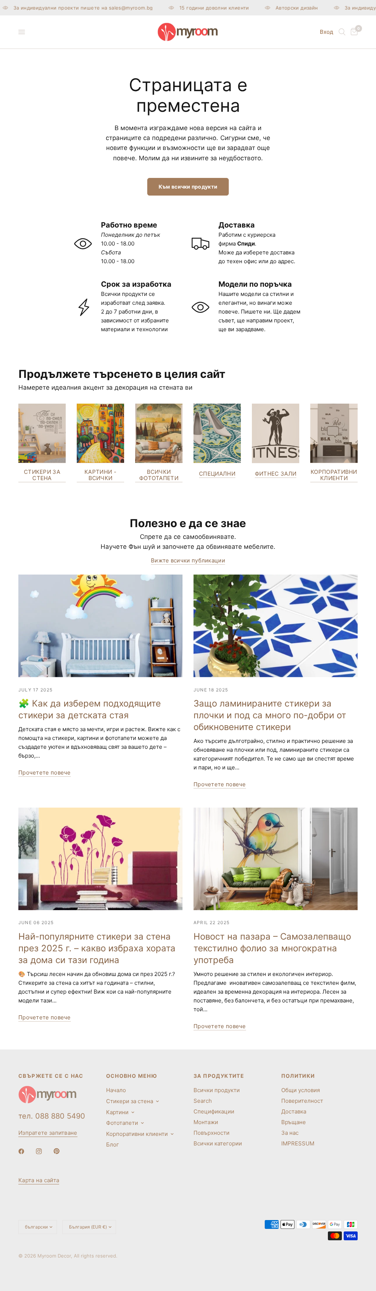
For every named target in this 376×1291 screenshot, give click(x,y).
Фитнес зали (275, 474)
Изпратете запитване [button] (47, 1133)
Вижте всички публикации (188, 560)
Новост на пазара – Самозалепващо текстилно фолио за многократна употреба (272, 948)
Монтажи (206, 1122)
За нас (290, 1132)
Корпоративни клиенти (334, 475)
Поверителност (302, 1100)
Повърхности (211, 1132)
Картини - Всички (100, 475)
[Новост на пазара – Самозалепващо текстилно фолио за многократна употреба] (276, 859)
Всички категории (218, 1143)
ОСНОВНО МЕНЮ (132, 1076)
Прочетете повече (44, 772)
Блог (112, 1144)
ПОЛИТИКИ (298, 1076)
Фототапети (122, 1122)
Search (203, 1100)
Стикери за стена (42, 475)
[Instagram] (44, 1151)
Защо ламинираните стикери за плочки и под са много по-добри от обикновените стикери (270, 715)
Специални (217, 474)
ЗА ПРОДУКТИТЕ (219, 1076)
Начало (116, 1090)
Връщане (293, 1122)
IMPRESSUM (297, 1143)
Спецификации (214, 1111)
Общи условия (300, 1090)
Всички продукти (217, 1090)
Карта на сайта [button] (38, 1180)
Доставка (293, 1111)
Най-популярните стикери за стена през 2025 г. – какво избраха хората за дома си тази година (97, 948)
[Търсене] (342, 32)
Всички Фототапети (158, 475)
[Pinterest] (62, 1151)
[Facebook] (26, 1151)
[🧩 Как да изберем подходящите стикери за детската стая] (100, 626)
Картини (117, 1112)
